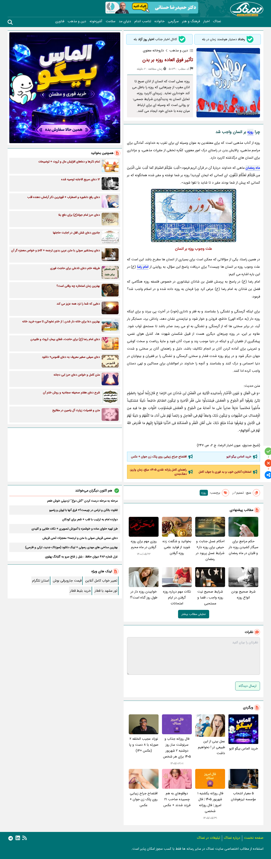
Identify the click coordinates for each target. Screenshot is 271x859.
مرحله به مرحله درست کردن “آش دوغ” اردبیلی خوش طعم (82, 501)
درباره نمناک (232, 837)
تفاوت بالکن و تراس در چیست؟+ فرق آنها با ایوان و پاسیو (83, 510)
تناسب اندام (142, 21)
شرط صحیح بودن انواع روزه (243, 594)
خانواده (160, 21)
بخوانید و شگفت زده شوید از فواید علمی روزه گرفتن (177, 547)
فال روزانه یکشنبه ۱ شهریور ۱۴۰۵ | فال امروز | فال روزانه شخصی (210, 802)
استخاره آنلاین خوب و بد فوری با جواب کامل (225, 472)
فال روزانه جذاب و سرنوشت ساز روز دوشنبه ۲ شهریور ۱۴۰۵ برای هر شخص (177, 747)
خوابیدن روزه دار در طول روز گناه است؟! (143, 594)
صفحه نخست (253, 837)
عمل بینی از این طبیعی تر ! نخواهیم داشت (211, 747)
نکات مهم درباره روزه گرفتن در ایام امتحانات (177, 597)
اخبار (206, 21)
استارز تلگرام (40, 580)
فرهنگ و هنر (191, 21)
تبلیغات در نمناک (208, 837)
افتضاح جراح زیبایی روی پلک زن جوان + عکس (159, 456)
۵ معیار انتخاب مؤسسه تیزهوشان (243, 796)
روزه (250, 132)
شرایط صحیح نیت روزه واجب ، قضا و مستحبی (210, 597)
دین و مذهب (77, 21)
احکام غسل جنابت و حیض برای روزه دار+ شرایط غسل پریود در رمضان (210, 550)
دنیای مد (125, 21)
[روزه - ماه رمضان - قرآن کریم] (193, 215)
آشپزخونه (96, 21)
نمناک (217, 21)
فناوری (59, 21)
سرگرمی (173, 21)
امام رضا (142, 266)
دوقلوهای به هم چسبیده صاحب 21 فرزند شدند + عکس (176, 799)
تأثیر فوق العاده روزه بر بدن (167, 59)
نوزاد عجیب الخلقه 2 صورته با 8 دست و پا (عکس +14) (143, 744)
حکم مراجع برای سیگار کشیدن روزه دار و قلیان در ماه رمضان (243, 547)
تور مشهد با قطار (106, 590)
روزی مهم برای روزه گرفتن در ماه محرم (144, 544)
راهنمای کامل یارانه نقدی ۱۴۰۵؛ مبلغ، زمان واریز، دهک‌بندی (158, 472)
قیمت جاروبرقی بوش (67, 580)
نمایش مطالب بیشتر (193, 614)
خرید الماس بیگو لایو (239, 456)
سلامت (110, 21)
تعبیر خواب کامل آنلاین (101, 580)
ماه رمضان (253, 167)
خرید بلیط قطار (80, 590)
